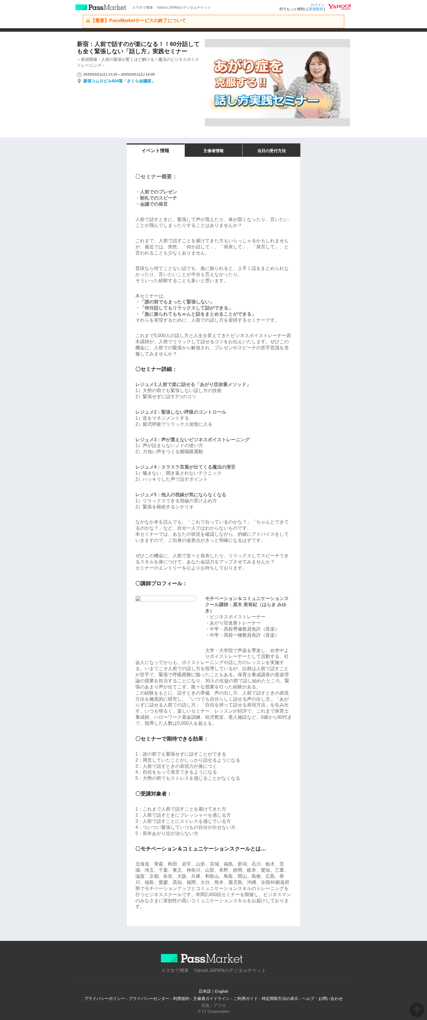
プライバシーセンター (149, 998)
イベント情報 (155, 150)
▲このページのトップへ (417, 1010)
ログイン (318, 5)
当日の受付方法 (271, 150)
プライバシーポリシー (104, 998)
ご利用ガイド (246, 998)
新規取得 (316, 9)
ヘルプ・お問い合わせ (322, 998)
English (221, 991)
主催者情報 (213, 150)
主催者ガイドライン (211, 998)
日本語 (205, 991)
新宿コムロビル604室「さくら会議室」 (119, 81)
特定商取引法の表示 (280, 998)
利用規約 (181, 998)
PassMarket (101, 7)
